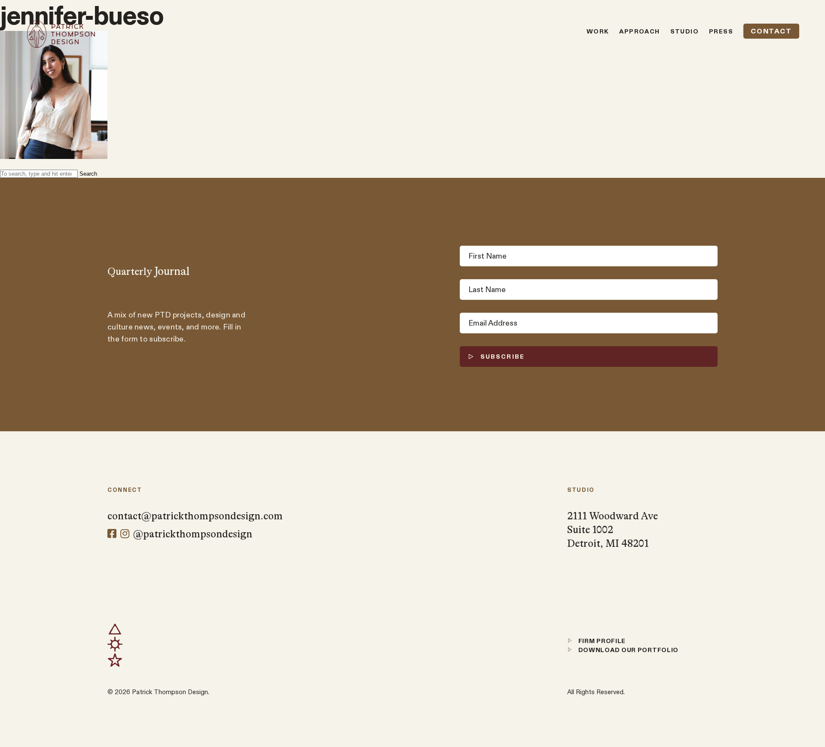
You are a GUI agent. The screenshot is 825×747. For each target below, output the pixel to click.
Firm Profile (601, 640)
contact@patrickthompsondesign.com (195, 516)
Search (88, 174)
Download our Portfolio (627, 649)
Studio (684, 31)
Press (721, 31)
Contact (771, 31)
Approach (639, 31)
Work (598, 31)
